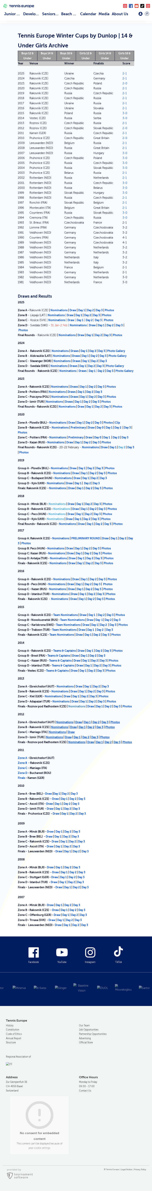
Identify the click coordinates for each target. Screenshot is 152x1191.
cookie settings (42, 1148)
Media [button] (104, 14)
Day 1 (81, 310)
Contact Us (85, 1090)
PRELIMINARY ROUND (85, 538)
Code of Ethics (14, 1034)
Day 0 (100, 427)
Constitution (12, 1029)
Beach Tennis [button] (70, 14)
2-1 (125, 73)
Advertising (85, 1038)
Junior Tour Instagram (125, 6)
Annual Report (13, 1038)
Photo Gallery (116, 351)
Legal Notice (126, 1169)
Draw (72, 310)
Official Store (86, 1042)
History (9, 1025)
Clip (117, 422)
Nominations (58, 310)
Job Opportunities (88, 1029)
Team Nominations (65, 615)
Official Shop (132, 15)
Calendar (88, 14)
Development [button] (32, 14)
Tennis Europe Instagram (148, 6)
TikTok (142, 6)
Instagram (90, 962)
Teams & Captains (64, 650)
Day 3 (99, 310)
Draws (75, 351)
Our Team (84, 1025)
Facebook (131, 6)
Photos (109, 310)
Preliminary (78, 427)
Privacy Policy (140, 1169)
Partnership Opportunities (92, 1034)
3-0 (125, 113)
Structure (11, 1042)
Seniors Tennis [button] (51, 14)
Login (140, 14)
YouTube (137, 6)
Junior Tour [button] (13, 14)
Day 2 (90, 310)
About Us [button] (120, 14)
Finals (21, 777)
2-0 (125, 83)
